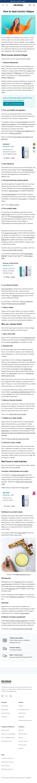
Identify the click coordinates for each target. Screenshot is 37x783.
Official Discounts (6, 741)
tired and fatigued (17, 216)
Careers (20, 748)
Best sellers (4, 709)
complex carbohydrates (18, 475)
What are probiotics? (15, 133)
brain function (21, 586)
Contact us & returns (7, 758)
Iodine (29, 71)
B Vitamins (18, 582)
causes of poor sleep (11, 233)
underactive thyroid (17, 295)
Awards (20, 737)
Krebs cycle (27, 83)
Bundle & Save (5, 713)
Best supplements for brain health (22, 629)
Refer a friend (5, 730)
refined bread (27, 369)
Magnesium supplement (17, 597)
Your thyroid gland (6, 289)
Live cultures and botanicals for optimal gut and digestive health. (10, 152)
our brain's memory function (24, 524)
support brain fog (6, 584)
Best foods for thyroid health (17, 304)
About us (21, 730)
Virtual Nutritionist (23, 709)
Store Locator (5, 765)
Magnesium (18, 73)
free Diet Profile (27, 360)
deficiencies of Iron (29, 337)
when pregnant (25, 613)
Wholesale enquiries (7, 769)
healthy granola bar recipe (22, 574)
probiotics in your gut (27, 124)
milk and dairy (13, 373)
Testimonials (22, 713)
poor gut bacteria (23, 122)
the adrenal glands (27, 170)
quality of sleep (5, 214)
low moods (23, 199)
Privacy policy (22, 745)
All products (4, 706)
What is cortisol (14, 205)
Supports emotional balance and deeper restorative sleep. (8, 271)
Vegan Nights (22, 533)
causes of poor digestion (8, 124)
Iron (12, 71)
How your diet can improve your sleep (18, 439)
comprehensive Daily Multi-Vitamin (21, 392)
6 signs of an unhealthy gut (24, 131)
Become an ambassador (8, 734)
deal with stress (13, 191)
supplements (14, 342)
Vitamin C (9, 73)
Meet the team (22, 734)
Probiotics (4, 717)
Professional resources (25, 720)
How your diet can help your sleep (13, 250)
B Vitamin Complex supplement (18, 620)
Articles (20, 706)
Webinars (21, 717)
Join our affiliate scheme (8, 737)
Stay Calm (25, 487)
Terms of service (23, 741)
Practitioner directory (7, 762)
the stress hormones (28, 188)
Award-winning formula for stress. (8, 499)
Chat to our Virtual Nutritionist (13, 104)
